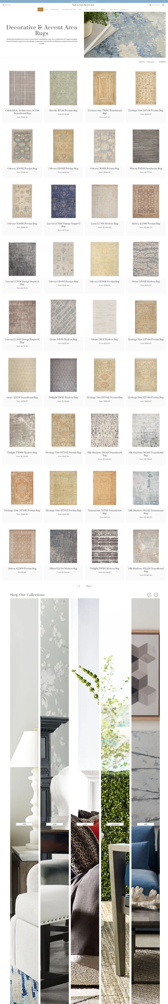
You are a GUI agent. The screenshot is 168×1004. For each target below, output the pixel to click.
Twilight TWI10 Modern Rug (104, 568)
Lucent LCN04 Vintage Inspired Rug (22, 283)
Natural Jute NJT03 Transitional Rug (104, 512)
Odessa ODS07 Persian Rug (63, 281)
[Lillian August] (83, 5)
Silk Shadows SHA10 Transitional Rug (146, 454)
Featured (150, 62)
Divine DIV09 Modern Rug (146, 281)
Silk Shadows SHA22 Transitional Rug (145, 512)
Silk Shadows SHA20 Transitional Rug (146, 570)
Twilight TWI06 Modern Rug (22, 452)
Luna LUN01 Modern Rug (104, 223)
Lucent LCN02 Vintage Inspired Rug (22, 341)
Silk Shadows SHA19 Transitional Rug (104, 454)
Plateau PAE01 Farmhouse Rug (146, 168)
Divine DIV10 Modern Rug (63, 339)
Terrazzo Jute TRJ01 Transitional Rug (105, 112)
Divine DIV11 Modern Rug (104, 339)
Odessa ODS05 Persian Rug (63, 168)
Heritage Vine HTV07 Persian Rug (63, 510)
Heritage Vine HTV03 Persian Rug (146, 397)
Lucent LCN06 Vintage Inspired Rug (63, 225)
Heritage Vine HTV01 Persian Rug (145, 110)
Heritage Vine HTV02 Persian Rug (104, 397)
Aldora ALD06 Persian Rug (146, 223)
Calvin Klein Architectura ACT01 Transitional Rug (22, 112)
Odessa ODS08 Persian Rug (104, 281)
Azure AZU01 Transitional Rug (22, 397)
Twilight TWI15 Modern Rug (63, 397)
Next (156, 595)
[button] (55, 9)
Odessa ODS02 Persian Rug (22, 168)
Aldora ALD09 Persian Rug (22, 568)
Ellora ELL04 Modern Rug (63, 568)
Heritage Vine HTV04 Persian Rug (146, 339)
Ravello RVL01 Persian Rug (63, 110)
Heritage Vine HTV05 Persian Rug (63, 452)
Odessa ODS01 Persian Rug (104, 168)
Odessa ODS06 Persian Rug (22, 223)
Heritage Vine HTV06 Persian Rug (22, 510)
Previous (149, 595)
